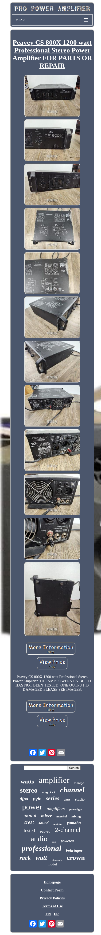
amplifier (54, 780)
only (54, 842)
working (57, 824)
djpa (24, 798)
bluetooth (57, 860)
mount (29, 815)
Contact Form (52, 890)
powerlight (75, 809)
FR (56, 914)
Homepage (52, 882)
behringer (74, 850)
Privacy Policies (52, 898)
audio (39, 839)
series (52, 798)
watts (27, 781)
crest (29, 822)
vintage (79, 783)
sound (44, 823)
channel (72, 790)
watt (41, 857)
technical (61, 816)
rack (25, 857)
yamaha (74, 822)
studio (80, 799)
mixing (76, 816)
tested (29, 830)
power (32, 806)
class (67, 799)
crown (76, 857)
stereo (29, 790)
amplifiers (56, 808)
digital (48, 792)
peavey (45, 831)
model (52, 864)
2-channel (68, 829)
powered (67, 841)
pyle (37, 799)
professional (41, 848)
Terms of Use (52, 906)
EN (48, 914)
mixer (46, 815)
